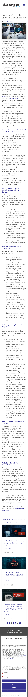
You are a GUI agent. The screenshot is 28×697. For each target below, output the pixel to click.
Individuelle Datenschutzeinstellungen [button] (14, 690)
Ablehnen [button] (14, 687)
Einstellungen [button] (12, 658)
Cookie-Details (4, 695)
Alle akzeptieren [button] (14, 680)
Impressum (24, 695)
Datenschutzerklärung (22, 655)
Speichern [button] (14, 684)
